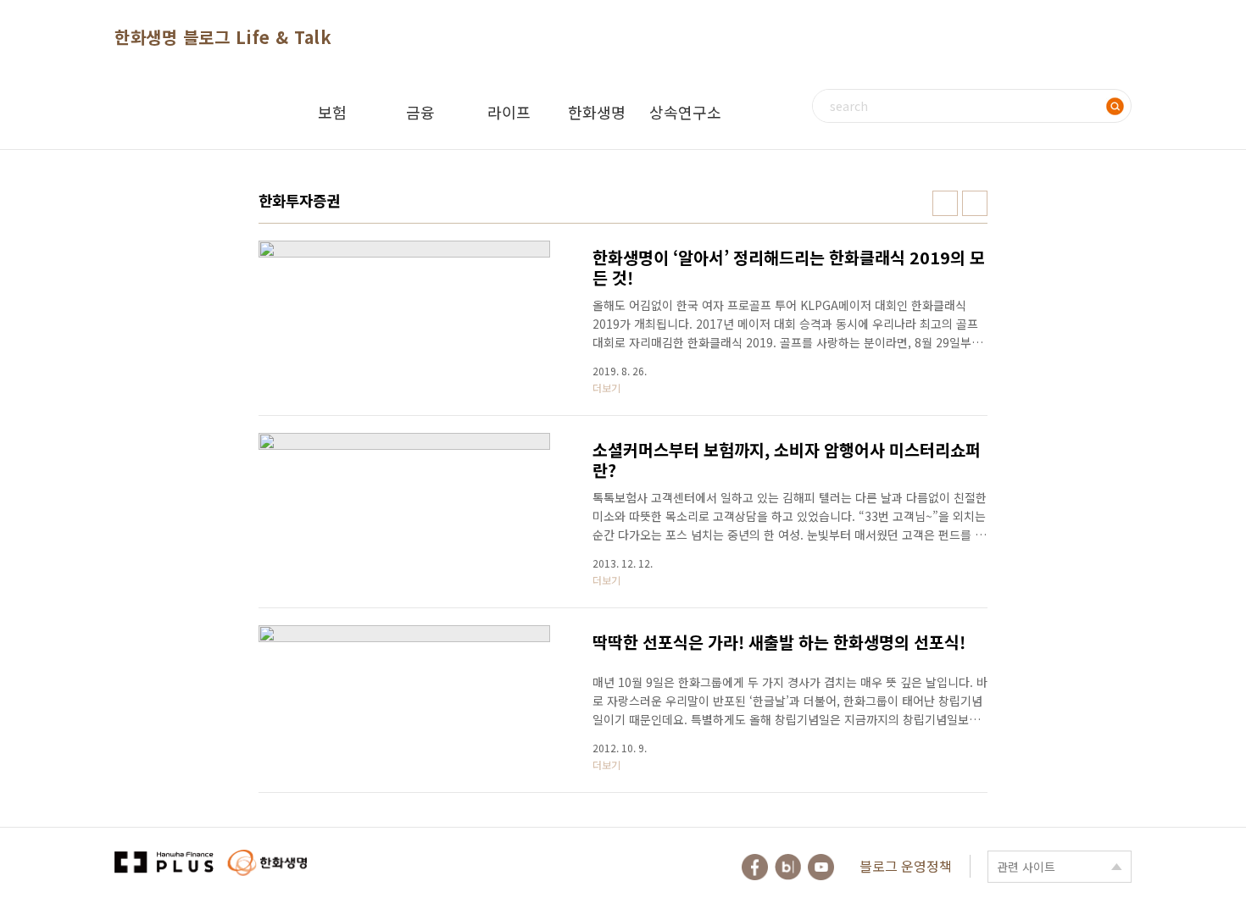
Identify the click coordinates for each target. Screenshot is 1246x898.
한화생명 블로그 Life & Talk (222, 37)
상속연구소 (685, 112)
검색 (1115, 106)
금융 (420, 112)
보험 (332, 112)
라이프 (509, 112)
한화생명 (597, 112)
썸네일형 (945, 203)
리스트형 (974, 203)
